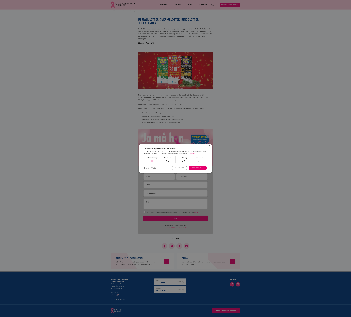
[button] (150, 168)
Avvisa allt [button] (179, 168)
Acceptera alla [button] (198, 168)
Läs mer (192, 153)
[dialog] (175, 158)
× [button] (209, 146)
